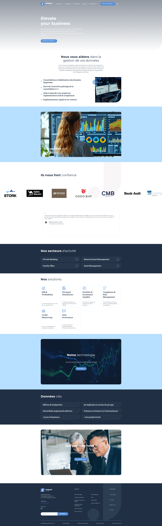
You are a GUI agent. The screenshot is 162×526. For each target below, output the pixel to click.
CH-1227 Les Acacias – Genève (48, 497)
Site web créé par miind (116, 523)
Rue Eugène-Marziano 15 (47, 496)
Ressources (112, 504)
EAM (92, 497)
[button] (119, 4)
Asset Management (95, 503)
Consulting (112, 489)
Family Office (94, 500)
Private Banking (94, 494)
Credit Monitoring (78, 508)
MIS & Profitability (78, 494)
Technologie (113, 494)
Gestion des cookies (100, 523)
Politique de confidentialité (83, 523)
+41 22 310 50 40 (45, 503)
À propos (112, 499)
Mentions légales (66, 523)
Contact (112, 509)
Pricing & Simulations (79, 497)
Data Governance (78, 511)
